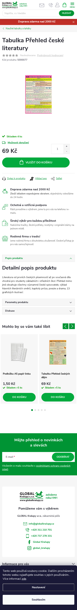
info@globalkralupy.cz (41, 523)
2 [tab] (35, 410)
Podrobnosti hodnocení (50, 55)
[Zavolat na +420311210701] (51, 5)
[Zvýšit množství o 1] (66, 146)
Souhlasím (38, 600)
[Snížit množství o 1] (66, 151)
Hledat (66, 13)
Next (72, 326)
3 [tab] (38, 410)
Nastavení (38, 587)
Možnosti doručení (18, 142)
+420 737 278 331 (41, 536)
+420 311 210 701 (41, 530)
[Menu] (72, 4)
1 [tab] (32, 410)
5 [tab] (45, 410)
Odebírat (63, 457)
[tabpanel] (19, 369)
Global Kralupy (41, 542)
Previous (65, 326)
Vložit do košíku (39, 162)
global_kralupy (41, 548)
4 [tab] (42, 410)
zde (24, 579)
